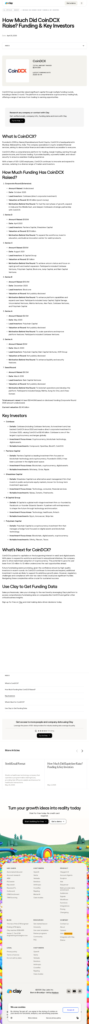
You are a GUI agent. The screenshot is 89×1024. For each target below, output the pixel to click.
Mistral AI (36, 894)
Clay (20, 602)
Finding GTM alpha (14, 927)
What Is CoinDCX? (12, 683)
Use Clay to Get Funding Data (16, 708)
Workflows (64, 899)
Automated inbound (14, 872)
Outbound (11, 891)
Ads (61, 881)
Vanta (35, 875)
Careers (63, 930)
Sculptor (63, 878)
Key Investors (10, 696)
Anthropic (37, 885)
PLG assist (10, 881)
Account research (13, 875)
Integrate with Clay (67, 937)
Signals (63, 896)
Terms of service (13, 955)
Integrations (64, 906)
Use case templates (40, 930)
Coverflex (37, 888)
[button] (44, 46)
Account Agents (66, 875)
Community (37, 937)
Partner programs (40, 933)
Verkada (36, 878)
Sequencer (64, 885)
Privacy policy (12, 951)
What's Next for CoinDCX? (14, 702)
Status (62, 940)
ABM (8, 878)
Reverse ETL (11, 888)
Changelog (64, 912)
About (62, 927)
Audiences (64, 893)
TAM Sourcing (12, 897)
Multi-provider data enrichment (67, 889)
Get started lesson (40, 924)
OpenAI (36, 872)
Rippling (36, 891)
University (37, 927)
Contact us (64, 924)
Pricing (62, 909)
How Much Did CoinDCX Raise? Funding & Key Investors (40, 10)
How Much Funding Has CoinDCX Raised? (20, 689)
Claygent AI (64, 872)
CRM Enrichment (13, 894)
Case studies (38, 897)
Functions (63, 903)
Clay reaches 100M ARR (15, 930)
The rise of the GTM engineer (18, 924)
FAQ (35, 940)
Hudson (55, 992)
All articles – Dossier (11, 10)
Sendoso (36, 881)
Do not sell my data (14, 958)
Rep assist (11, 885)
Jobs (62, 933)
